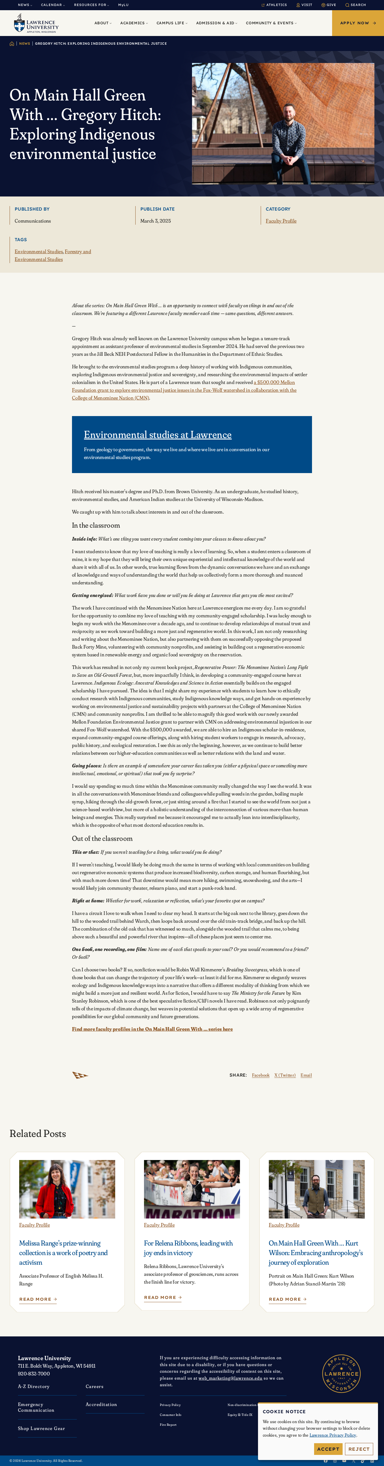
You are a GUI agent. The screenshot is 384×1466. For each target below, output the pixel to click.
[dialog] (318, 1431)
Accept (328, 1449)
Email (306, 1075)
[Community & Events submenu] (296, 23)
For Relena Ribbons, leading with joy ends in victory (188, 1248)
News (24, 43)
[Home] (12, 43)
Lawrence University (44, 1358)
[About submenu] (111, 23)
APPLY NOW (354, 23)
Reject (359, 1449)
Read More (37, 1300)
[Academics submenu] (147, 23)
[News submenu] (31, 5)
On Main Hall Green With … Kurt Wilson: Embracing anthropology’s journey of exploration (316, 1253)
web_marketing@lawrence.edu (230, 1378)
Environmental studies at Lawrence (158, 434)
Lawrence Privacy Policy (333, 1435)
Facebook (261, 1075)
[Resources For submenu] (108, 5)
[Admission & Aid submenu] (236, 23)
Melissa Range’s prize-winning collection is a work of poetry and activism (63, 1253)
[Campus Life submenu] (186, 23)
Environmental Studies (39, 251)
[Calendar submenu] (64, 5)
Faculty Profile (281, 220)
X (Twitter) (285, 1075)
